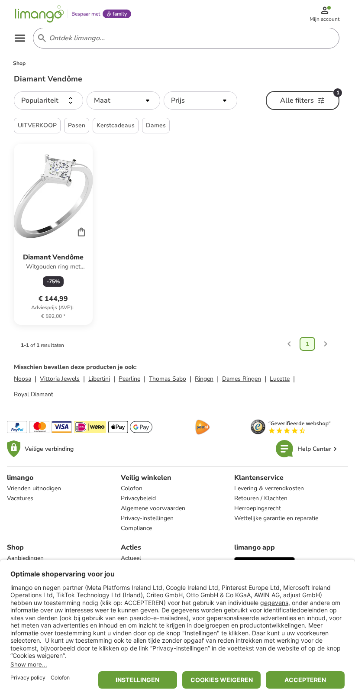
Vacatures (20, 498)
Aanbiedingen (25, 558)
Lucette (280, 379)
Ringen (204, 379)
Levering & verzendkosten (269, 488)
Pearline (129, 379)
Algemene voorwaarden (153, 508)
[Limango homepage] (39, 13)
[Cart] (81, 231)
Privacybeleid (138, 498)
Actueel (131, 558)
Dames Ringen (241, 379)
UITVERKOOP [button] (37, 125)
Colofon (131, 488)
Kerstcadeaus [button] (116, 125)
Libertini (99, 379)
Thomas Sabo (167, 379)
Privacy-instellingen (147, 518)
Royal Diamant (33, 394)
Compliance (136, 528)
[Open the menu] (19, 38)
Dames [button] (156, 125)
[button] (48, 100)
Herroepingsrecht (257, 508)
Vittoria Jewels (60, 379)
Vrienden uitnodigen (34, 488)
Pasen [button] (76, 125)
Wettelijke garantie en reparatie (276, 518)
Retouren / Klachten (260, 498)
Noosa (22, 379)
